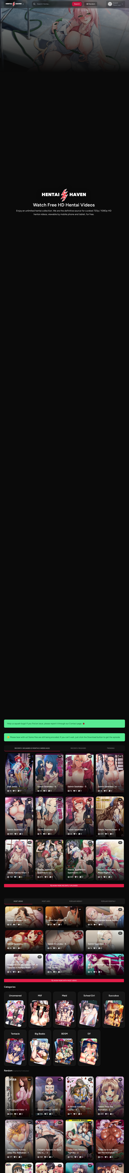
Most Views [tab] (18, 901)
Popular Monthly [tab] (108, 901)
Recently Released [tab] (78, 748)
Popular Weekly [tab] (75, 901)
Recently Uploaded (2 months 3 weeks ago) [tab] (32, 748)
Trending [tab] (111, 748)
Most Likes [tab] (46, 901)
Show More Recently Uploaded (65, 886)
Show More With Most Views (65, 980)
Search (77, 4)
